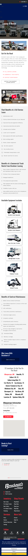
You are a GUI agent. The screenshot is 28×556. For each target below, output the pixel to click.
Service (5, 520)
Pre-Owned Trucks (8, 504)
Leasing (5, 524)
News (15, 522)
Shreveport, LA (8, 391)
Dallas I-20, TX (14, 377)
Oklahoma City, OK (10, 388)
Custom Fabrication (8, 522)
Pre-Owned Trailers (8, 508)
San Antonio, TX (19, 383)
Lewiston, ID (7, 397)
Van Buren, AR (19, 391)
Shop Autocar (17, 511)
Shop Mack (16, 502)
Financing (6, 511)
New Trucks (6, 502)
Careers (15, 517)
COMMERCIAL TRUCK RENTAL (11, 74)
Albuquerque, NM (9, 374)
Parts (5, 517)
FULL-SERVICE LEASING (10, 71)
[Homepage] (14, 485)
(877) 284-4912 (10, 408)
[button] (15, 429)
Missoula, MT (19, 394)
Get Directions (8, 416)
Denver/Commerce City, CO (14, 386)
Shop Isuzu (16, 506)
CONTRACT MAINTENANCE (11, 77)
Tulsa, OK (21, 388)
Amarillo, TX (20, 374)
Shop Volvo (16, 504)
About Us (16, 520)
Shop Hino (16, 508)
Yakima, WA (8, 394)
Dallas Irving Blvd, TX (14, 380)
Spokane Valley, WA (18, 397)
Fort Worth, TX (8, 383)
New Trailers (6, 506)
